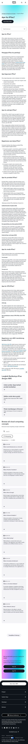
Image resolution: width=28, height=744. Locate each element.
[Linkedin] (6, 728)
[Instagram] (9, 728)
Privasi (3, 735)
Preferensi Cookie (19, 737)
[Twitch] (11, 728)
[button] (8, 21)
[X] (2, 728)
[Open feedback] (26, 372)
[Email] (18, 728)
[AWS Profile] (25, 2)
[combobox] (14, 29)
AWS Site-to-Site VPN (6, 344)
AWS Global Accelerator (12, 366)
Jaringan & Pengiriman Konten (9, 13)
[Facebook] (4, 728)
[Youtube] (13, 728)
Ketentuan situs (9, 735)
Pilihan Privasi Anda (6, 737)
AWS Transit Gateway (18, 351)
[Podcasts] (16, 728)
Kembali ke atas (13, 732)
